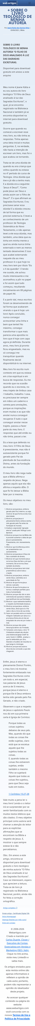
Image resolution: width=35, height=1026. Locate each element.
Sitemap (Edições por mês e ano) (14, 920)
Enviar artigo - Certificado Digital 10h (15, 913)
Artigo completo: (9, 908)
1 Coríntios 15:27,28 (19, 793)
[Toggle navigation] (29, 3)
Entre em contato (8, 923)
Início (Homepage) (9, 917)
